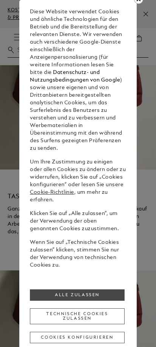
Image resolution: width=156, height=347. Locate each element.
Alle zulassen (77, 295)
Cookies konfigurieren (77, 337)
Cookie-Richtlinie (52, 192)
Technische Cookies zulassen (77, 316)
